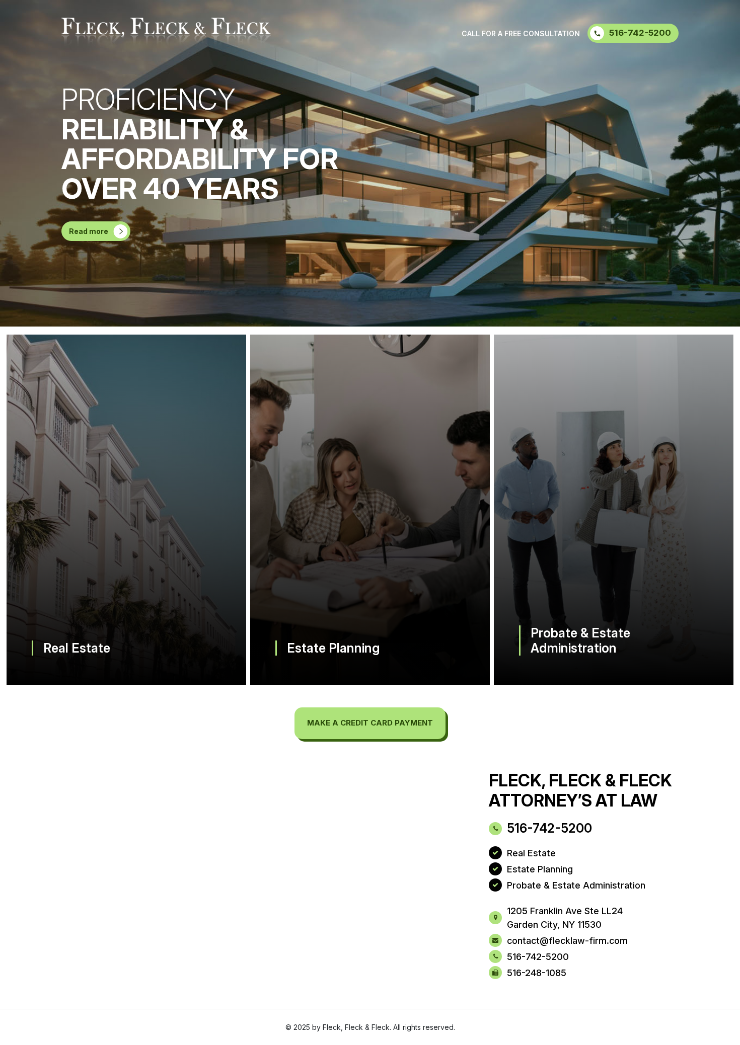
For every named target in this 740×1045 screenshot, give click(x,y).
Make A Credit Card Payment (370, 723)
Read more (88, 231)
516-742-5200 (640, 33)
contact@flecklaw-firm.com (567, 940)
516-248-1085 (536, 973)
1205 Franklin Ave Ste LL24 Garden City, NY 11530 (565, 918)
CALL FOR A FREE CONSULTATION (521, 33)
